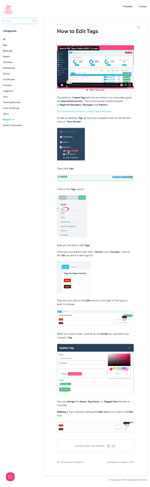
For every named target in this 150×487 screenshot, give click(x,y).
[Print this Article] (138, 28)
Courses (7, 85)
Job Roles (8, 62)
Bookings (7, 50)
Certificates (9, 79)
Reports (7, 119)
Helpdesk (128, 6)
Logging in (8, 90)
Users (6, 113)
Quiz (5, 96)
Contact (143, 6)
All (4, 39)
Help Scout (142, 480)
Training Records (11, 102)
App (5, 45)
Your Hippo (116, 480)
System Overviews (12, 125)
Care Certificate (11, 108)
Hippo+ (6, 56)
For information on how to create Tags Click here (84, 111)
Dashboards (9, 68)
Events (6, 73)
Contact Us (78, 462)
